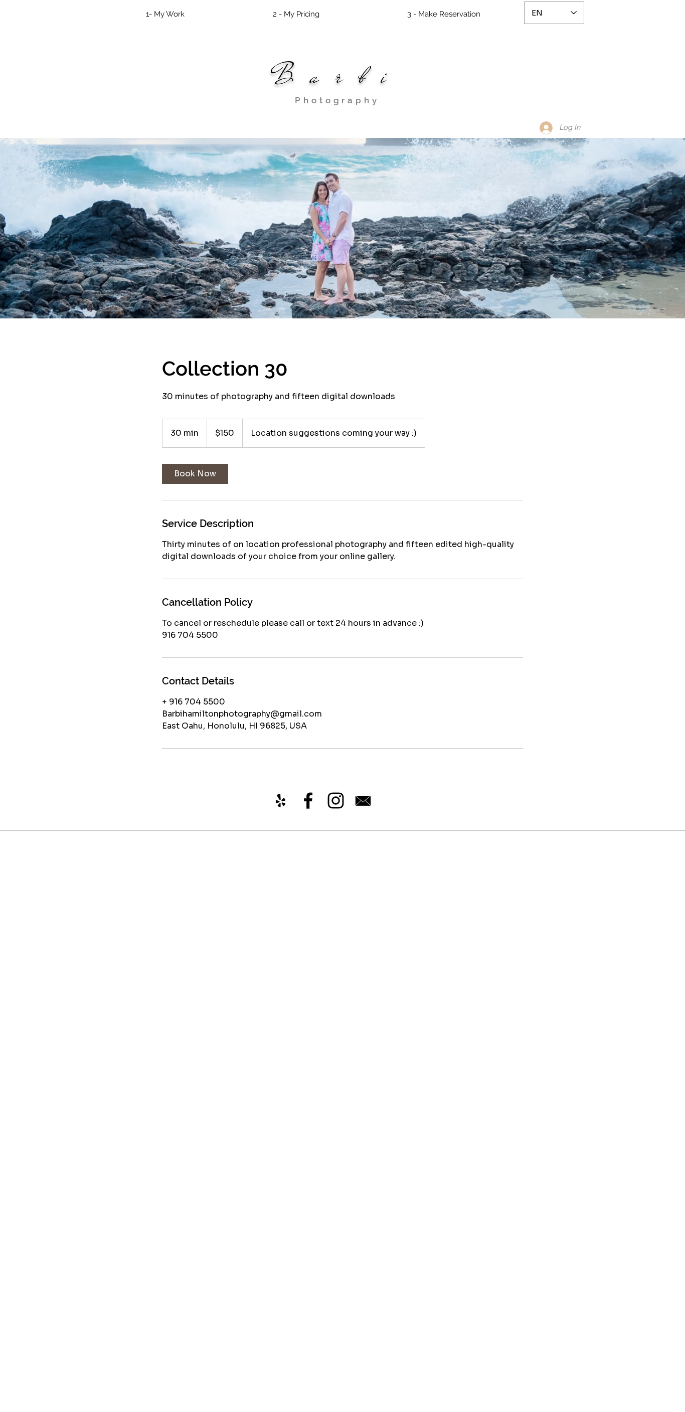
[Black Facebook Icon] (308, 800)
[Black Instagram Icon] (336, 800)
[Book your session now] (363, 801)
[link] (195, 474)
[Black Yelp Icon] (280, 800)
